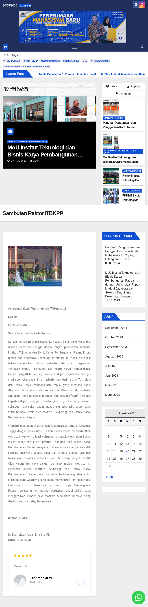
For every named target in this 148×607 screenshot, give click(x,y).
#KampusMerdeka (50, 61)
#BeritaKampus (71, 61)
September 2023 (116, 346)
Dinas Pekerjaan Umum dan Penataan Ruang (26, 66)
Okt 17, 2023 (19, 161)
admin (37, 161)
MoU (85, 61)
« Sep (109, 476)
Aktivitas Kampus (132, 171)
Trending (125, 93)
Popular (135, 86)
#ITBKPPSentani (11, 61)
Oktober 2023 (114, 337)
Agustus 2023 (114, 356)
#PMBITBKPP (31, 61)
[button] (142, 46)
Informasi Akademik (114, 118)
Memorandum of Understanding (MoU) (27, 142)
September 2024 (116, 327)
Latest (113, 86)
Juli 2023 (111, 366)
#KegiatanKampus (100, 61)
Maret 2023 (112, 394)
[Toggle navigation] (74, 47)
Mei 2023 (111, 385)
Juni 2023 (111, 375)
